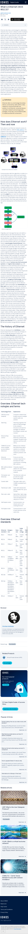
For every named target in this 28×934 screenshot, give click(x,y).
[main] (14, 339)
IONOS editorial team (6, 13)
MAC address (20, 130)
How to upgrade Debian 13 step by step (12, 760)
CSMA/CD (3, 136)
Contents (6, 25)
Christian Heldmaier (8, 626)
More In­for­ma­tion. (17, 929)
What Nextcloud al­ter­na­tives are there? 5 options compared (12, 735)
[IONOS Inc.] (14, 917)
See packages (7, 663)
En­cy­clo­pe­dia (12, 644)
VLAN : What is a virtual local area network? (13, 842)
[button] (14, 683)
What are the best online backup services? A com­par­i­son (13, 749)
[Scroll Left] (1, 564)
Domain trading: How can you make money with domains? (14, 722)
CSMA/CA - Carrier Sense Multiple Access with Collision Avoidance (12, 877)
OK (3, 931)
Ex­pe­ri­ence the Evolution (10, 709)
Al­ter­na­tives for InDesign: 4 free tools (11, 773)
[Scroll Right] (26, 564)
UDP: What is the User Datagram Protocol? (13, 808)
